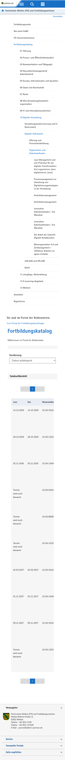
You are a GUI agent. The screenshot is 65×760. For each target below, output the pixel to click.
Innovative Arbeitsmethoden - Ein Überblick (44, 211)
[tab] (32, 708)
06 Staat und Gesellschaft (32, 87)
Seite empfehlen (13, 752)
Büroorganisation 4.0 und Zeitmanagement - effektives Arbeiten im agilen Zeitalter (46, 249)
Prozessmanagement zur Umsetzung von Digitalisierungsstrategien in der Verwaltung (46, 184)
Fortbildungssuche (22, 24)
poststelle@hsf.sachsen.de (30, 728)
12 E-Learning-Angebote (31, 281)
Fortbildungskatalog (23, 44)
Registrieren (19, 301)
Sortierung (15, 355)
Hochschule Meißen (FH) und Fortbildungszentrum (29, 10)
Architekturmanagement (45, 195)
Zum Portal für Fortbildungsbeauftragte (25, 323)
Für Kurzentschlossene (24, 37)
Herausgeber (12, 708)
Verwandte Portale (14, 746)
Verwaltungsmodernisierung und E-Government (41, 125)
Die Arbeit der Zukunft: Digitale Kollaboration (44, 236)
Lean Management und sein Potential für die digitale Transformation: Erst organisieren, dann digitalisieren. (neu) (45, 166)
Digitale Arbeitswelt (34, 133)
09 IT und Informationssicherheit (35, 110)
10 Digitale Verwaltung (30, 117)
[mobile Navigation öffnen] (21, 4)
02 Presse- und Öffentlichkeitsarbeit (37, 57)
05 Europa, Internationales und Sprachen (39, 80)
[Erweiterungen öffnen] (42, 4)
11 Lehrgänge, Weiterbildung (33, 274)
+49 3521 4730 (24, 722)
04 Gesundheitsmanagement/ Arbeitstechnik (33, 72)
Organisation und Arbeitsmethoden (37, 152)
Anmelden (58, 16)
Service (9, 739)
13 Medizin (25, 287)
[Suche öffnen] (32, 4)
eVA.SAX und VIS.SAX (35, 261)
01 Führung (25, 51)
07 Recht (24, 94)
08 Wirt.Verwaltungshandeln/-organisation (34, 102)
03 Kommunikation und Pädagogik (36, 64)
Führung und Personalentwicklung (39, 142)
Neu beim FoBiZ (21, 31)
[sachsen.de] (8, 5)
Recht (27, 267)
